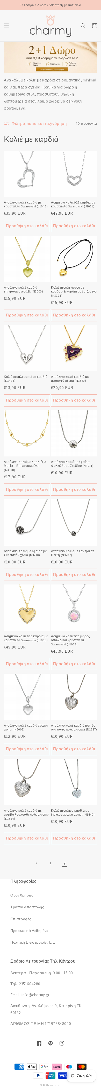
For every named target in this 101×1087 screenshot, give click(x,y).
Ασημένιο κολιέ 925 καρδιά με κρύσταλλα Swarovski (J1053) (26, 638)
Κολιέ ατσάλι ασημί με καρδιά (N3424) (26, 379)
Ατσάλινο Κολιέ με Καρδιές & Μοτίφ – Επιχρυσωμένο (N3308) (25, 466)
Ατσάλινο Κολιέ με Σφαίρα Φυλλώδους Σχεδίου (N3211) (72, 464)
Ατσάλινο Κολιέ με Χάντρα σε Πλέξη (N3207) (72, 553)
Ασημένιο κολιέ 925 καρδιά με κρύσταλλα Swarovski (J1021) (73, 204)
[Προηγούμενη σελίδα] (36, 863)
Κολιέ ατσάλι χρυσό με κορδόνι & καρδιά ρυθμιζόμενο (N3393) (74, 291)
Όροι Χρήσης (21, 895)
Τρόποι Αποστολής (27, 907)
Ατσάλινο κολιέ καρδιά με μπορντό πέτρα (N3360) (70, 379)
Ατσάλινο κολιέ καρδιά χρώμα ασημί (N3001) (26, 727)
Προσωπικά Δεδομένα (29, 930)
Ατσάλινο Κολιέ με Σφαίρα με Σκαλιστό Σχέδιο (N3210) (25, 553)
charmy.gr (55, 1084)
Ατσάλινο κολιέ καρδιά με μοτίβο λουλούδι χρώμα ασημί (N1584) (26, 815)
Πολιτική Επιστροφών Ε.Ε (32, 942)
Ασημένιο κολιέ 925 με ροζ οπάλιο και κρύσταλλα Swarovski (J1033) (70, 640)
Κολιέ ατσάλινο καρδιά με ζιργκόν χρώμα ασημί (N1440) (73, 813)
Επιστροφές (20, 919)
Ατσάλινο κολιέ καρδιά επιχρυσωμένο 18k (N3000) (23, 289)
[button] (6, 25)
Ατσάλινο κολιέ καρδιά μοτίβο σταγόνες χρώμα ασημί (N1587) (74, 727)
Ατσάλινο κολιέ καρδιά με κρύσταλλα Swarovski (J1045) (26, 204)
